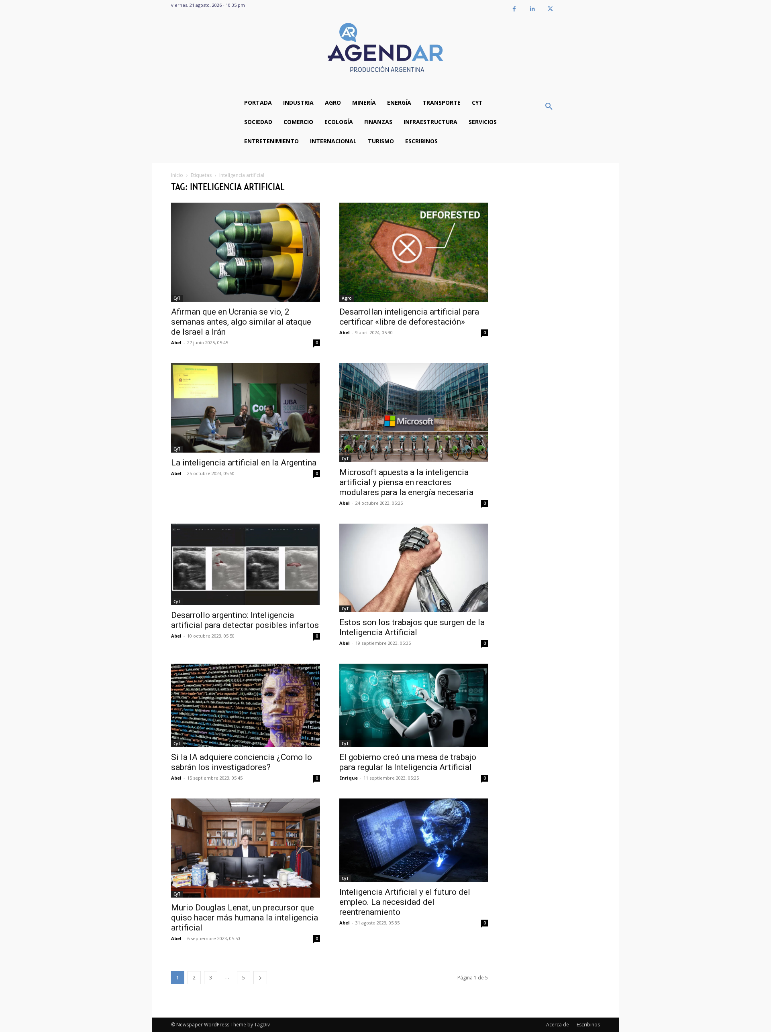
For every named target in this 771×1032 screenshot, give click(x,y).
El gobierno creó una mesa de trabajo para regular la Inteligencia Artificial (407, 762)
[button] (549, 106)
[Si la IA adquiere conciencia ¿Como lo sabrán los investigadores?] (245, 705)
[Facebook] (514, 9)
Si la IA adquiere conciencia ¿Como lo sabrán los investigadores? (241, 762)
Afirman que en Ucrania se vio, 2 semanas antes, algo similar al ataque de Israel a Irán (241, 322)
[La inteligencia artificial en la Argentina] (245, 408)
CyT (177, 298)
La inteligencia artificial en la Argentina (243, 462)
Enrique (348, 778)
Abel (176, 342)
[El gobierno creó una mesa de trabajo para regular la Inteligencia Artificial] (413, 705)
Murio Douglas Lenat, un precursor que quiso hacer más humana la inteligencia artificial (244, 917)
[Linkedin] (532, 9)
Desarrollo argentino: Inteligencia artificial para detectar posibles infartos (245, 620)
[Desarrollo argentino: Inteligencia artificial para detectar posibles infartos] (245, 564)
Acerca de (557, 1024)
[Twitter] (550, 9)
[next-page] (260, 977)
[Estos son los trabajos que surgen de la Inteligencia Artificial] (413, 568)
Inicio (177, 175)
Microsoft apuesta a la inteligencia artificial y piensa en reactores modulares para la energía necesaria (406, 482)
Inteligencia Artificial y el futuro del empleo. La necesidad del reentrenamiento (404, 902)
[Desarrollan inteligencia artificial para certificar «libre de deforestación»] (413, 252)
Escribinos (588, 1024)
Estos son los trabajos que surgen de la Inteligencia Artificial (412, 627)
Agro (347, 298)
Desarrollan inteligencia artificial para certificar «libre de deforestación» (409, 317)
